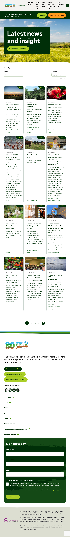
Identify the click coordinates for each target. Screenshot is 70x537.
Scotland (21, 6)
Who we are (37, 4)
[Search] (67, 5)
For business (61, 3)
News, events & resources (51, 4)
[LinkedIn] (18, 390)
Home (6, 14)
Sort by (54, 72)
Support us (30, 3)
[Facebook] (6, 390)
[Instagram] (10, 390)
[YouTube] (14, 390)
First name (10, 450)
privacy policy (57, 490)
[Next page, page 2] (43, 323)
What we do (44, 4)
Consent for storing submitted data (19, 480)
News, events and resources (20, 14)
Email (8, 470)
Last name (10, 460)
